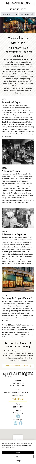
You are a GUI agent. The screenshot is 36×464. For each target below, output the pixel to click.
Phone (18, 404)
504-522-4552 (18, 9)
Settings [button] (18, 461)
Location (18, 380)
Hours (18, 389)
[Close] (33, 443)
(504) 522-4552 (18, 407)
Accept (18, 452)
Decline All (17, 457)
